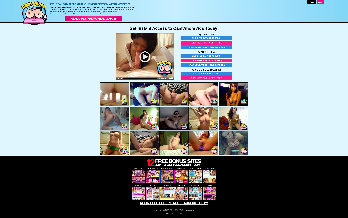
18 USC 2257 (169, 209)
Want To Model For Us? (174, 213)
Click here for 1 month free (206, 43)
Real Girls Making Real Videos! (93, 18)
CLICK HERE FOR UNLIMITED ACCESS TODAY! (174, 203)
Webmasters (178, 209)
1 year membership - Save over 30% (206, 47)
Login (311, 2)
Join (320, 2)
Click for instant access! (206, 38)
